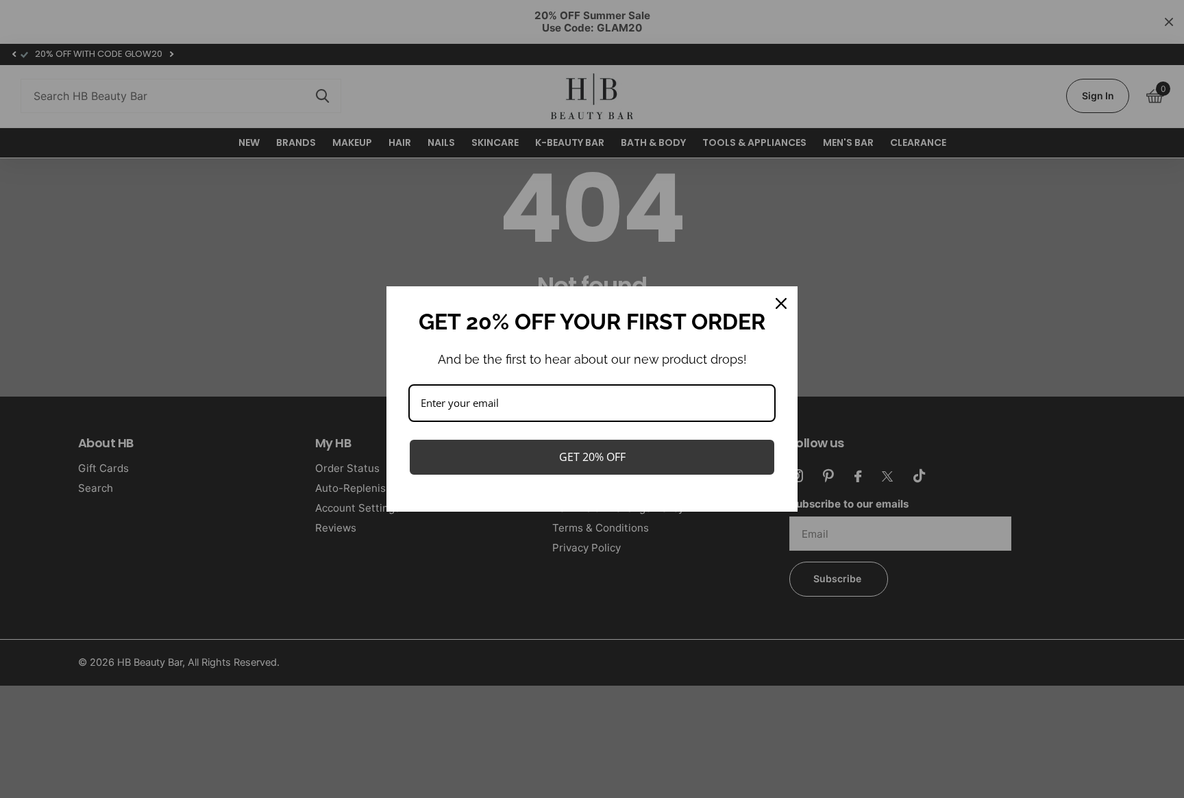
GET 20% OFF (592, 456)
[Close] (781, 303)
